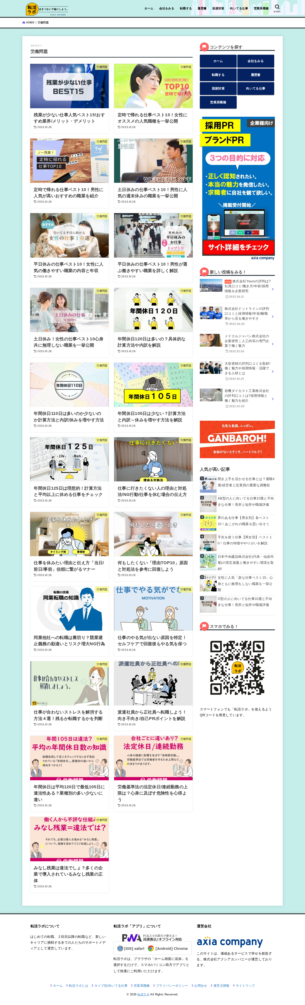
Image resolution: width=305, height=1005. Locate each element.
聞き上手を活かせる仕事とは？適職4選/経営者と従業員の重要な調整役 (246, 482)
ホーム (148, 8)
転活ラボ (143, 994)
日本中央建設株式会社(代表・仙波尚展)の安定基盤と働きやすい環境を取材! (246, 563)
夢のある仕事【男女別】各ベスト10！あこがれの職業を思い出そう (243, 521)
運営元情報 (221, 985)
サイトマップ (245, 985)
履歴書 (202, 8)
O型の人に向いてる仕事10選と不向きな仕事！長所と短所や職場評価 (245, 602)
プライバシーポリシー (172, 985)
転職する (186, 8)
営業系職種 (261, 8)
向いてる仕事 (239, 8)
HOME (30, 22)
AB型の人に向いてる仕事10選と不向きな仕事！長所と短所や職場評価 (246, 501)
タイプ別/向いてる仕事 (110, 985)
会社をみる (166, 8)
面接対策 (218, 8)
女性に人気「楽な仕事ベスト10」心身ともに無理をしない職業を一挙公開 (245, 584)
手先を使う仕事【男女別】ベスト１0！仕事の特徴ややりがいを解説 (245, 540)
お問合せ (200, 985)
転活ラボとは (78, 985)
